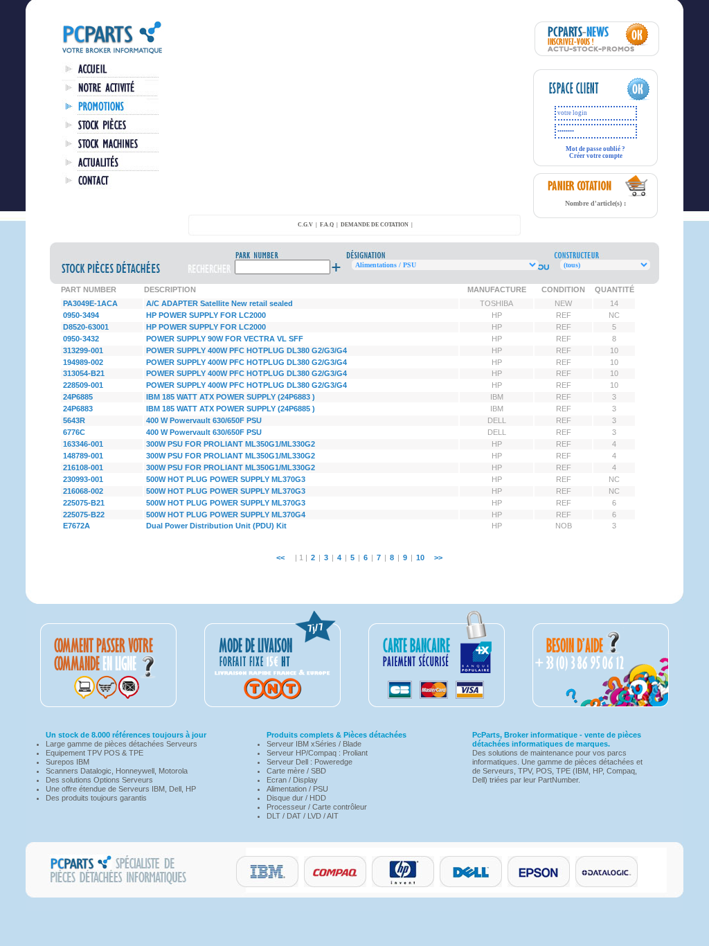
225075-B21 (84, 503)
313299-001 (83, 350)
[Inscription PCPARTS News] (597, 53)
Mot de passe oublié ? (595, 148)
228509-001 (83, 385)
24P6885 (78, 397)
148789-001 (83, 456)
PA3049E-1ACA (90, 303)
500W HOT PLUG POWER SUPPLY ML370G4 (225, 514)
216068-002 (83, 491)
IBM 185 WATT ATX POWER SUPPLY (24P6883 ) (230, 397)
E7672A (76, 525)
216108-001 (83, 467)
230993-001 (83, 479)
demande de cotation (375, 225)
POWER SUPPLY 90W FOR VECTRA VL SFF (224, 338)
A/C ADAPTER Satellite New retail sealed (219, 303)
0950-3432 (81, 338)
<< (280, 557)
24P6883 (78, 408)
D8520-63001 (86, 327)
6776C (74, 432)
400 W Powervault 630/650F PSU (204, 420)
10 (420, 557)
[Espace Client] (582, 98)
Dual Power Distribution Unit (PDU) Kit (216, 525)
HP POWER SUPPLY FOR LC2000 (206, 315)
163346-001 (83, 444)
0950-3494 (81, 315)
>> (438, 557)
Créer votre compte (595, 155)
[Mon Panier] (637, 194)
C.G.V (305, 225)
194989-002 (83, 362)
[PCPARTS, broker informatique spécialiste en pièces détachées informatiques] (112, 52)
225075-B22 (84, 514)
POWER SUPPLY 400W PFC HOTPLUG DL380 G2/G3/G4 (246, 350)
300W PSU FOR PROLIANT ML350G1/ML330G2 (230, 444)
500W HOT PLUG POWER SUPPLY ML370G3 (225, 479)
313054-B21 (84, 373)
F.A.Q (327, 225)
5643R (74, 420)
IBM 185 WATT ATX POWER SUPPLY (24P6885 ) (230, 408)
